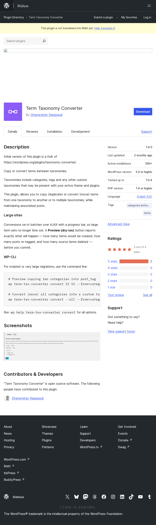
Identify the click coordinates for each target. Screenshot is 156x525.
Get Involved (127, 427)
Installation (54, 131)
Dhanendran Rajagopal (46, 115)
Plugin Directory (14, 17)
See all (147, 295)
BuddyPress (14, 480)
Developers (88, 440)
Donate (125, 440)
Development (80, 131)
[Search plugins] (44, 41)
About (8, 427)
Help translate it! (104, 28)
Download (143, 111)
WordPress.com (17, 459)
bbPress (11, 473)
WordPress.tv (91, 447)
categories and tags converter (140, 205)
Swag (124, 447)
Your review (116, 295)
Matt (9, 466)
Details (12, 131)
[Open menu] (150, 5)
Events (123, 433)
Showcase (49, 427)
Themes (47, 433)
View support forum (121, 331)
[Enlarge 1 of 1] (95, 337)
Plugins (47, 440)
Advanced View (119, 224)
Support (146, 131)
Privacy (9, 447)
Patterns (48, 447)
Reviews (32, 131)
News (8, 433)
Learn (84, 427)
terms (147, 213)
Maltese (18, 497)
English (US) (144, 196)
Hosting (9, 440)
